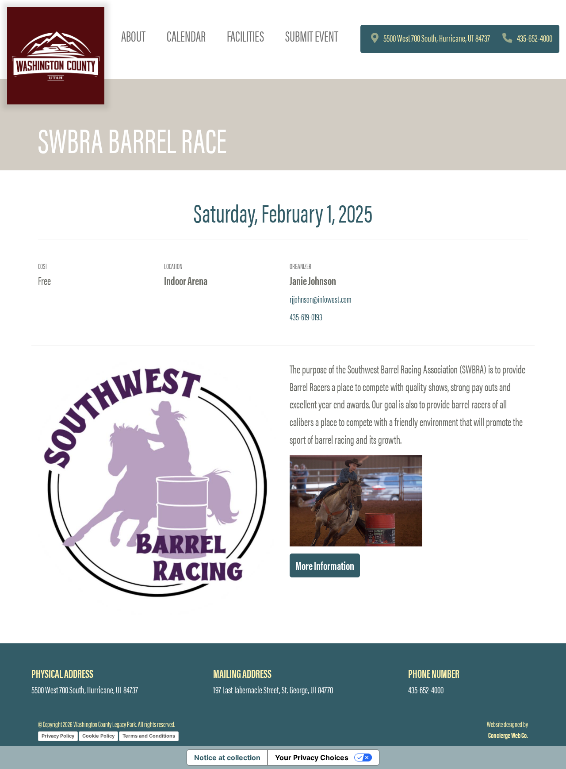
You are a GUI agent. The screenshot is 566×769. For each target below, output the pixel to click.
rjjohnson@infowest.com (321, 298)
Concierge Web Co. (508, 735)
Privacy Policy (58, 736)
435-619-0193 (306, 316)
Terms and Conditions (148, 736)
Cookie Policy (98, 736)
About (133, 35)
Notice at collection (227, 757)
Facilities (245, 35)
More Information (324, 565)
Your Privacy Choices (311, 757)
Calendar (186, 35)
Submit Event (311, 35)
